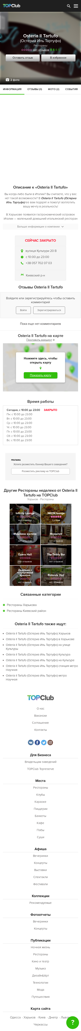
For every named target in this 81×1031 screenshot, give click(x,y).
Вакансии (40, 715)
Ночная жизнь (40, 947)
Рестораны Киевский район (26, 611)
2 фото (14, 80)
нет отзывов (41, 50)
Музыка (40, 968)
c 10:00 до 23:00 (37, 257)
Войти (23, 310)
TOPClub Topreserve (40, 768)
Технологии (40, 982)
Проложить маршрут (39, 340)
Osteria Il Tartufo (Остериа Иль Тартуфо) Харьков (38, 633)
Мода (40, 989)
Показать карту (40, 375)
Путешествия (41, 996)
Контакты (40, 729)
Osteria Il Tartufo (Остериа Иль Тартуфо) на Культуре (40, 660)
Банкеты (40, 815)
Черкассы (41, 1024)
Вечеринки (40, 855)
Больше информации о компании (38, 226)
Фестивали (40, 884)
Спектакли (40, 877)
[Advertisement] (40, 127)
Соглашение (40, 722)
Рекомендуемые (40, 902)
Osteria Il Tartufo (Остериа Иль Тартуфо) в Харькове (40, 639)
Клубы (40, 794)
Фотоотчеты (40, 915)
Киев (42, 1017)
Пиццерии (40, 808)
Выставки (40, 870)
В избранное (58, 57)
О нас (40, 708)
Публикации (41, 940)
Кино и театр (40, 961)
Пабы (40, 830)
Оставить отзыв (23, 57)
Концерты (40, 862)
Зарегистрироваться (49, 310)
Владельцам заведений (40, 761)
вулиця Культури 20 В (41, 251)
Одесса (15, 1017)
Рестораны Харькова (22, 605)
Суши (40, 837)
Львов (65, 1017)
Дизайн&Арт (40, 975)
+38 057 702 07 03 (39, 263)
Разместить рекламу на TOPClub (40, 471)
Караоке (40, 801)
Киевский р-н (35, 275)
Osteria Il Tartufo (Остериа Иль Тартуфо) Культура (38, 654)
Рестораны (40, 45)
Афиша (41, 849)
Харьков (30, 1017)
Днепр (53, 1017)
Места (40, 781)
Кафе (40, 823)
